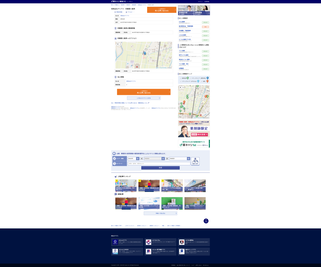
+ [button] (117, 44)
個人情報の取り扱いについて (183, 265)
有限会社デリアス (142, 4)
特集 (163, 225)
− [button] (120, 44)
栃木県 (122, 4)
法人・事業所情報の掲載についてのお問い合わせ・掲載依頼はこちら (129, 103)
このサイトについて (129, 225)
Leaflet (157, 67)
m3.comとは (205, 265)
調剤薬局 (134, 4)
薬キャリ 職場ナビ (115, 4)
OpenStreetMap (163, 67)
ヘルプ (192, 265)
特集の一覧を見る (160, 213)
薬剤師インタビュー (154, 225)
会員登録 (206, 1)
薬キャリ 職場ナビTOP (116, 225)
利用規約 (173, 265)
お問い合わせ (199, 265)
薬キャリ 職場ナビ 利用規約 (174, 225)
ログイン (200, 1)
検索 (160, 168)
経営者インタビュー (141, 225)
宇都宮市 (128, 4)
